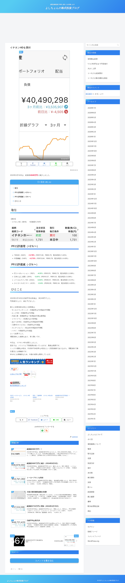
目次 (43, 182)
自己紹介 (89, 94)
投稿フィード (93, 532)
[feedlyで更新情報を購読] (42, 430)
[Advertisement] (62, 28)
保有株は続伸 (93, 59)
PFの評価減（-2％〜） (23, 197)
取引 (16, 188)
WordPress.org (93, 541)
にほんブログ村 (16, 374)
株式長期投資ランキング (18, 385)
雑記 (13, 411)
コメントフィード (94, 536)
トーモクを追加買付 (95, 73)
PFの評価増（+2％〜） (23, 192)
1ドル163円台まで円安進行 (98, 64)
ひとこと (18, 201)
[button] (67, 164)
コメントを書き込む (44, 560)
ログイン (91, 527)
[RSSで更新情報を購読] (46, 430)
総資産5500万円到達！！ (62, 395)
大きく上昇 (92, 68)
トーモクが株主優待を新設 (97, 78)
